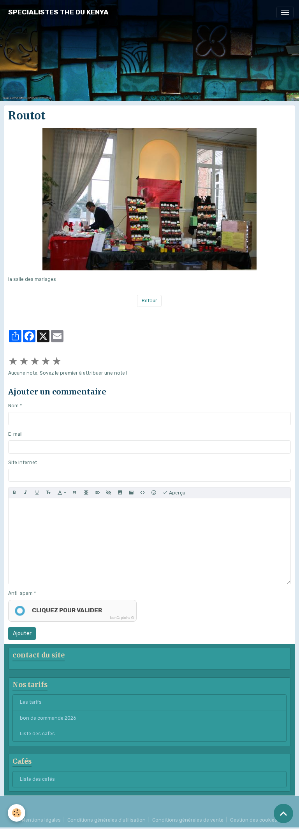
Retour (149, 300)
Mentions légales (41, 820)
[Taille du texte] (48, 492)
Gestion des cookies (253, 820)
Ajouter (22, 633)
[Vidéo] (131, 492)
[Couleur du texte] (61, 492)
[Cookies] (16, 813)
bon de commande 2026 (48, 718)
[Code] (142, 492)
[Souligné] (37, 492)
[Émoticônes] (154, 492)
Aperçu (176, 493)
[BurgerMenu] (285, 12)
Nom (13, 405)
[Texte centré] (86, 492)
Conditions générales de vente (187, 820)
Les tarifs (31, 702)
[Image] (120, 492)
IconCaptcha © (122, 618)
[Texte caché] (108, 492)
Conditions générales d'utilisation (106, 820)
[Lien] (97, 492)
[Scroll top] (283, 813)
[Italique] (26, 492)
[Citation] (75, 492)
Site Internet (22, 462)
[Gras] (14, 492)
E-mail (15, 434)
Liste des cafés (37, 733)
